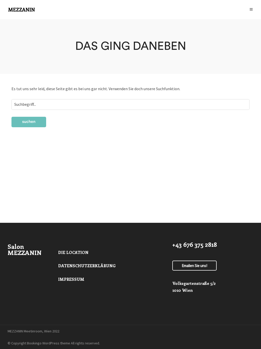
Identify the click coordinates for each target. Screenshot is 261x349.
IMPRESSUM (71, 279)
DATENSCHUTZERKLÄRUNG (87, 265)
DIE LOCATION (73, 252)
